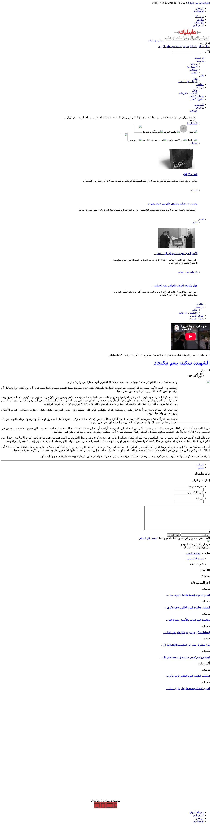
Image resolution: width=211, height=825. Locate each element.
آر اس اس (198, 25)
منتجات (193, 69)
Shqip (191, 2)
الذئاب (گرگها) (190, 174)
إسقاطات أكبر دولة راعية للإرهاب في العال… (186, 632)
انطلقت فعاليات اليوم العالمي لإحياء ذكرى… (187, 607)
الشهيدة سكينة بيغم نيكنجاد (182, 363)
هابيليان (200, 61)
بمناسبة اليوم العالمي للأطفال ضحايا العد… (188, 620)
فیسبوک (199, 16)
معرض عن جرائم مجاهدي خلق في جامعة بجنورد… (171, 203)
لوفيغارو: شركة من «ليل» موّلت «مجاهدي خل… (185, 657)
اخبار (201, 75)
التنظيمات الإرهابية (188, 93)
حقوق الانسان (197, 99)
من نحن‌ (200, 8)
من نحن (193, 63)
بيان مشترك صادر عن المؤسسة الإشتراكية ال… (185, 644)
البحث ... (205, 52)
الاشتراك (188, 547)
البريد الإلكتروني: (195, 492)
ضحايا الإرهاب (197, 96)
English (206, 2)
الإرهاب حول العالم (187, 81)
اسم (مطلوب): (196, 486)
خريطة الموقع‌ (196, 812)
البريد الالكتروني (195, 558)
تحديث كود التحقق (148, 538)
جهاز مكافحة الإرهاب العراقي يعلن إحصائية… (174, 285)
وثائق (194, 90)
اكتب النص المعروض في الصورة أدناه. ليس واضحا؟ (174, 538)
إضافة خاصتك (193, 553)
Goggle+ (199, 22)
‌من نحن (200, 818)
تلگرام (200, 19)
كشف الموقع (173, 535)
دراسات (200, 87)
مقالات (200, 84)
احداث (194, 72)
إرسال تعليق (203, 547)
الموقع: (200, 498)
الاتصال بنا (198, 11)
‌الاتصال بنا (198, 821)
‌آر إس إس (198, 815)
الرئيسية (199, 58)
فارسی (198, 2)
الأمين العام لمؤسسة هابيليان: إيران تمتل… (175, 253)
